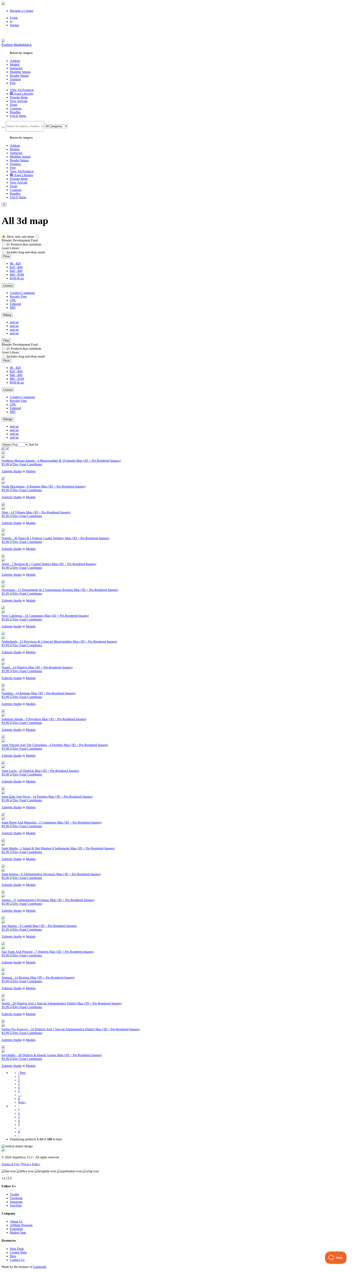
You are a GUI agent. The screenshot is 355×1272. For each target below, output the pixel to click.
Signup (14, 25)
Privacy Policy (30, 1164)
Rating (7, 315)
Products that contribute (25, 244)
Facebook (16, 1198)
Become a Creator (21, 11)
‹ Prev (22, 1072)
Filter (6, 340)
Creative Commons (22, 293)
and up (14, 322)
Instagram (16, 1201)
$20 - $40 (16, 267)
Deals (13, 104)
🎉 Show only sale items (18, 236)
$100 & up (17, 278)
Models (31, 471)
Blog (13, 1256)
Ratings (7, 419)
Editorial (15, 304)
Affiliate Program (21, 1225)
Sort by (33, 444)
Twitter (14, 1194)
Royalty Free (18, 296)
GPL (13, 300)
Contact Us (17, 1260)
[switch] (37, 236)
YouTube (16, 1205)
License (8, 285)
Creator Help (18, 1252)
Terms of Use (10, 1164)
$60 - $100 (17, 274)
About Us (16, 1221)
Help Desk (17, 1248)
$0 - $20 (15, 263)
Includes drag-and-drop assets (26, 252)
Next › (22, 1102)
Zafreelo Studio (12, 471)
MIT (13, 307)
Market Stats (18, 1232)
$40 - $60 (16, 271)
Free (13, 83)
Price (6, 256)
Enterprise (16, 1229)
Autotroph (39, 1267)
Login (14, 17)
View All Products (22, 90)
